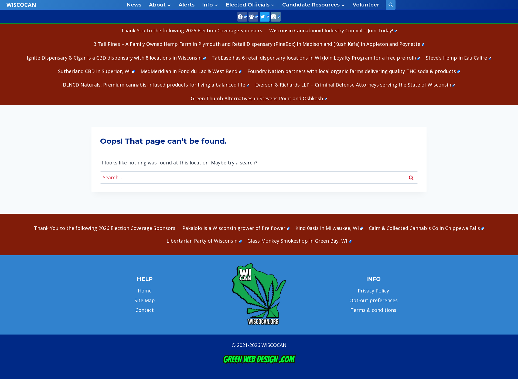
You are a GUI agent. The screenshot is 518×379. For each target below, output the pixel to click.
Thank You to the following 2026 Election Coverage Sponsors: (192, 30)
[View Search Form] (391, 5)
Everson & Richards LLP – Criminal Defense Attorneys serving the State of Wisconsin (353, 84)
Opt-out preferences (373, 300)
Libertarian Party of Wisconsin (201, 240)
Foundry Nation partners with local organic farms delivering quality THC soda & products (351, 71)
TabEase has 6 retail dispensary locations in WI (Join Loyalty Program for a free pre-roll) (314, 57)
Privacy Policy (373, 290)
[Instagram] (276, 17)
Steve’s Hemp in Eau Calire (456, 57)
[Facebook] (242, 17)
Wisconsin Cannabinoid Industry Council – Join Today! (331, 30)
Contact (144, 310)
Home (145, 290)
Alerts (187, 5)
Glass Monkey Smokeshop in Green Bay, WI (297, 240)
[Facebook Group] (253, 17)
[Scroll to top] (504, 290)
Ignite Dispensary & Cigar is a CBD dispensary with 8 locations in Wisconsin (114, 57)
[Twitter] (265, 17)
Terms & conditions (373, 310)
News (134, 5)
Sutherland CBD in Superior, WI (94, 71)
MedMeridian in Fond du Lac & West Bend (189, 71)
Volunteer (366, 5)
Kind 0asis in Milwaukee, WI (327, 228)
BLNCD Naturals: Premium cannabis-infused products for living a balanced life (154, 84)
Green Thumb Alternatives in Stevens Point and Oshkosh (257, 98)
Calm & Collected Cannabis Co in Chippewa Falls (424, 228)
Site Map (144, 300)
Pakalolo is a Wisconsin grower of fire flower (233, 228)
